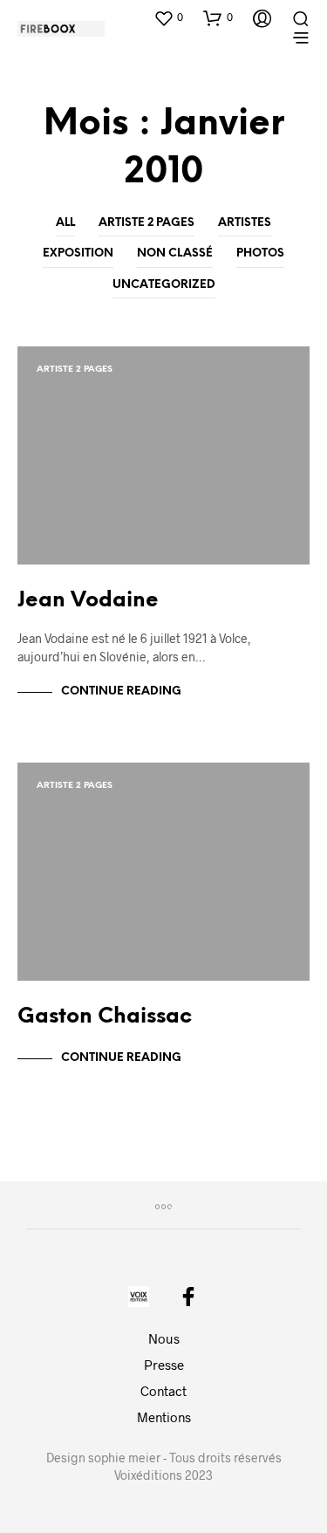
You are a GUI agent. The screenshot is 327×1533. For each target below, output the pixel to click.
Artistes (244, 223)
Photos (260, 253)
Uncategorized (163, 285)
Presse (164, 1364)
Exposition (78, 253)
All (65, 223)
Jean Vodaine (88, 601)
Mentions (164, 1417)
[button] (168, 17)
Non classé (175, 253)
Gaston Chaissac (104, 1017)
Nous (164, 1338)
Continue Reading (121, 691)
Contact (163, 1391)
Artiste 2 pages (146, 223)
